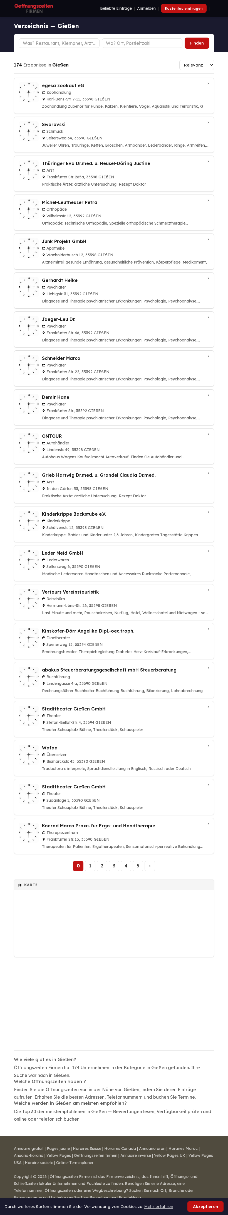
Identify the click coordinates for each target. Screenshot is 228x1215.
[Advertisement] (114, 1000)
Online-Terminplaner (74, 1162)
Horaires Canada (120, 1148)
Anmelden (146, 8)
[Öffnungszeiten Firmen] (33, 8)
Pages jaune (58, 1148)
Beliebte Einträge (116, 8)
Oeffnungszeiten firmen (95, 1155)
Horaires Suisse (87, 1148)
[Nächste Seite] (150, 866)
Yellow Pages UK (169, 1155)
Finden (197, 43)
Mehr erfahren (158, 1206)
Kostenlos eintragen (184, 8)
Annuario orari (152, 1148)
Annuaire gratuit (29, 1148)
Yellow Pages (58, 1155)
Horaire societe (39, 1162)
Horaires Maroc (183, 1148)
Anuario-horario (28, 1155)
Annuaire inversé (135, 1155)
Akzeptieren (205, 1206)
